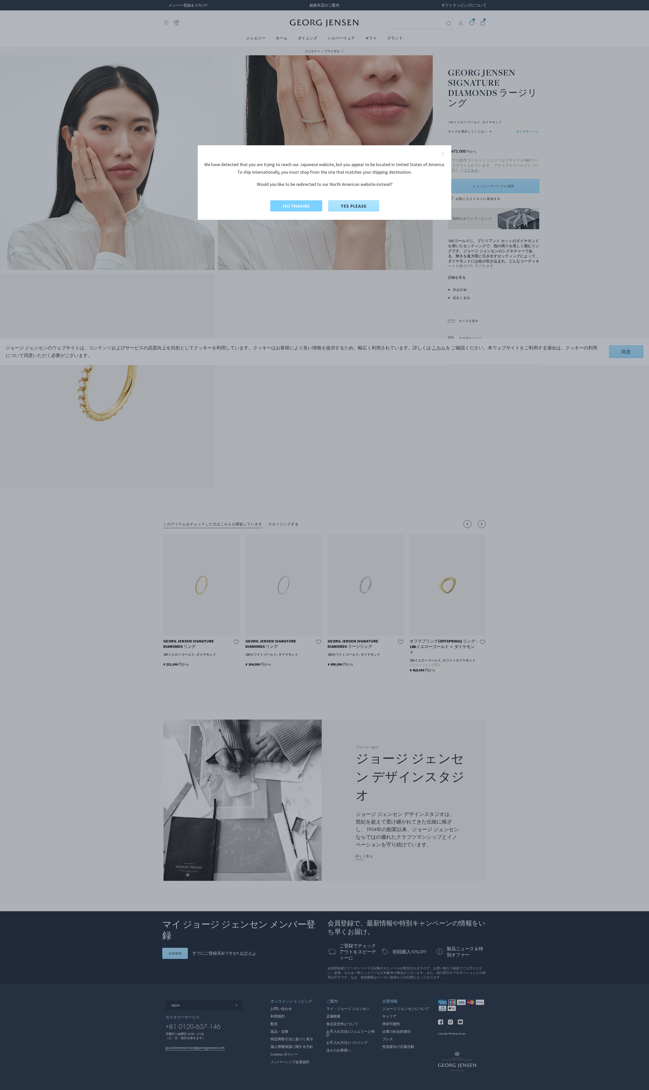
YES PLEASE (354, 206)
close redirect (443, 154)
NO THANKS (296, 206)
